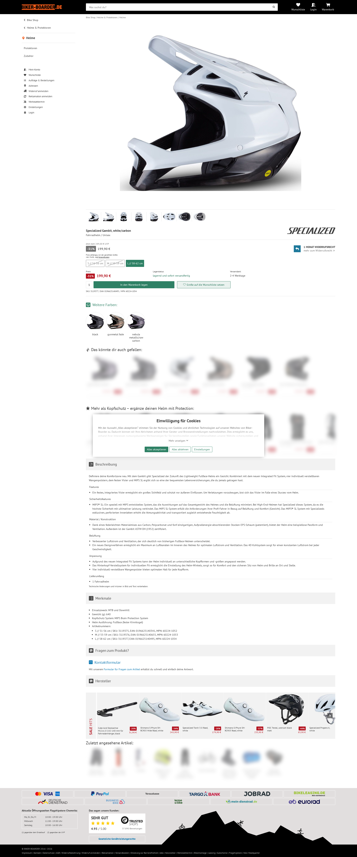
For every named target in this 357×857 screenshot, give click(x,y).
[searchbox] (182, 7)
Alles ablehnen (180, 449)
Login (313, 9)
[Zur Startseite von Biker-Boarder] (48, 7)
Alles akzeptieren (156, 449)
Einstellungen (202, 449)
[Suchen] (274, 7)
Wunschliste (298, 9)
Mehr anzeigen (177, 440)
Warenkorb (328, 9)
